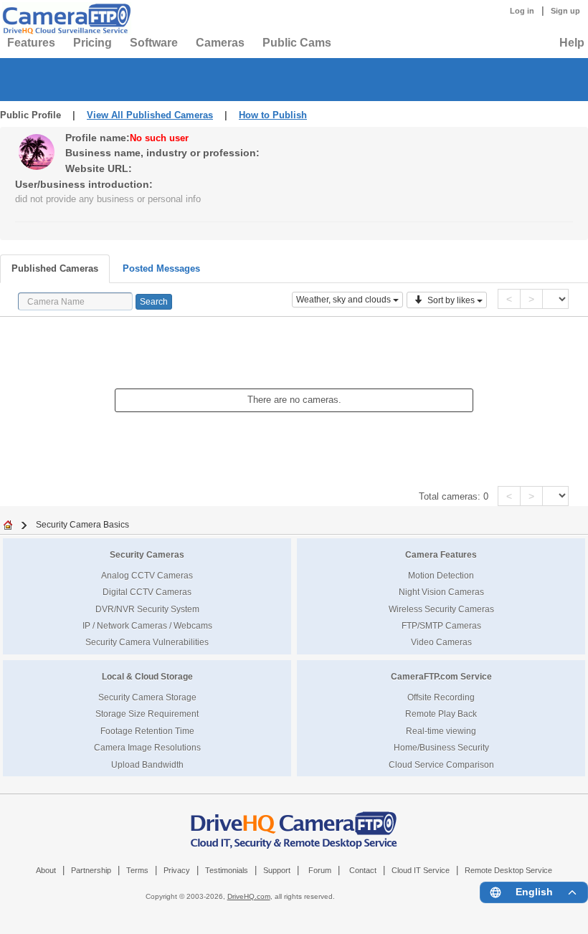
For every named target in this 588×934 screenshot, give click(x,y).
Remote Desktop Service (508, 870)
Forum (319, 870)
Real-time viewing (441, 730)
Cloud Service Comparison (441, 764)
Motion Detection (441, 575)
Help (571, 43)
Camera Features (441, 554)
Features (31, 43)
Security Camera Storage (147, 697)
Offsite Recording (441, 697)
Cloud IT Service (421, 870)
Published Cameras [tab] (54, 268)
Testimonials (226, 870)
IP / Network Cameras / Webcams (147, 625)
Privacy (176, 870)
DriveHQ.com (248, 896)
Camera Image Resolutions (147, 747)
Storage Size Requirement (147, 713)
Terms (137, 870)
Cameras (220, 43)
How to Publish (273, 115)
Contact (362, 870)
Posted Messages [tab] (161, 268)
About (46, 870)
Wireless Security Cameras (441, 609)
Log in (522, 10)
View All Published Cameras (150, 115)
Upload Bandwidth (147, 764)
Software (154, 43)
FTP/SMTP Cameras (441, 625)
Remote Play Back (441, 713)
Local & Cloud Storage (147, 676)
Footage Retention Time (147, 730)
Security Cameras (147, 554)
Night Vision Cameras (441, 591)
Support (276, 870)
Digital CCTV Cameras (147, 591)
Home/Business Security (441, 747)
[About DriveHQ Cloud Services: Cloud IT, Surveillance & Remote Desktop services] (294, 823)
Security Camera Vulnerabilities (147, 642)
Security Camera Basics (82, 524)
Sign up (565, 10)
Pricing (92, 43)
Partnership (91, 870)
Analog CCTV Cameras (147, 575)
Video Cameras (441, 642)
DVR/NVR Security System (147, 609)
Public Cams (296, 43)
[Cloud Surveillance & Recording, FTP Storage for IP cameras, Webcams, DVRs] (64, 18)
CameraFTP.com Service (441, 676)
